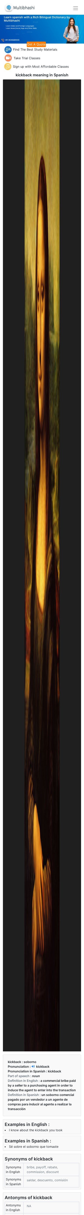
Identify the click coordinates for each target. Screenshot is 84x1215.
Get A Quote (36, 44)
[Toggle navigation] (75, 8)
